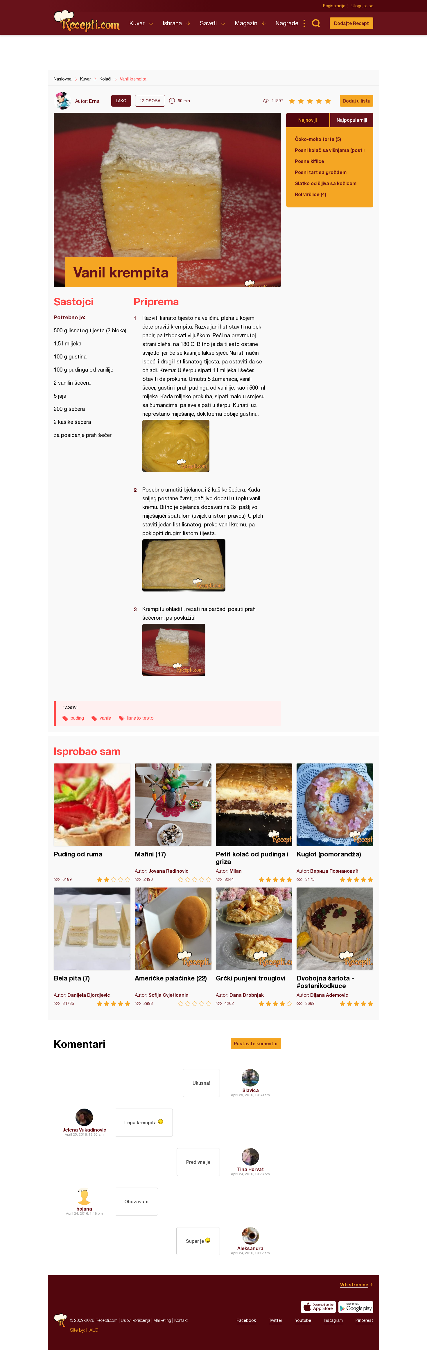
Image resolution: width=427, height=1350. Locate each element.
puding (77, 717)
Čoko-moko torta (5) (318, 139)
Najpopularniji (352, 120)
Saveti (208, 23)
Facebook (246, 1320)
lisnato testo (140, 717)
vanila (105, 717)
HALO (92, 1330)
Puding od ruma (92, 822)
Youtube (303, 1320)
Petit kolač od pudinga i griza (254, 822)
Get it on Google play (355, 1307)
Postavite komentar (256, 1043)
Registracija (334, 5)
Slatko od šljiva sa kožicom (325, 183)
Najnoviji (307, 120)
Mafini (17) (173, 822)
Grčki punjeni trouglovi (254, 947)
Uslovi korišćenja (135, 1320)
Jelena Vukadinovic (84, 1129)
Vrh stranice (354, 1284)
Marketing (162, 1320)
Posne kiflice (309, 161)
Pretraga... (316, 23)
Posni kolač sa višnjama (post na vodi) (330, 150)
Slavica (250, 1090)
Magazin (246, 23)
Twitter (275, 1320)
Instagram (333, 1320)
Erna (94, 101)
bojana (84, 1208)
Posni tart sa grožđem (321, 172)
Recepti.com (87, 21)
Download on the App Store (318, 1307)
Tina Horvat (250, 1169)
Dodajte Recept (351, 23)
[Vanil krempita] (204, 446)
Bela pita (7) (92, 947)
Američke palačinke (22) (173, 947)
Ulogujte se (362, 5)
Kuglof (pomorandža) (335, 822)
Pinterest (364, 1320)
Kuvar (137, 23)
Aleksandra (250, 1248)
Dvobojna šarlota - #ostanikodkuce (335, 947)
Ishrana (172, 23)
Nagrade (286, 23)
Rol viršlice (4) (310, 194)
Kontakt (181, 1320)
